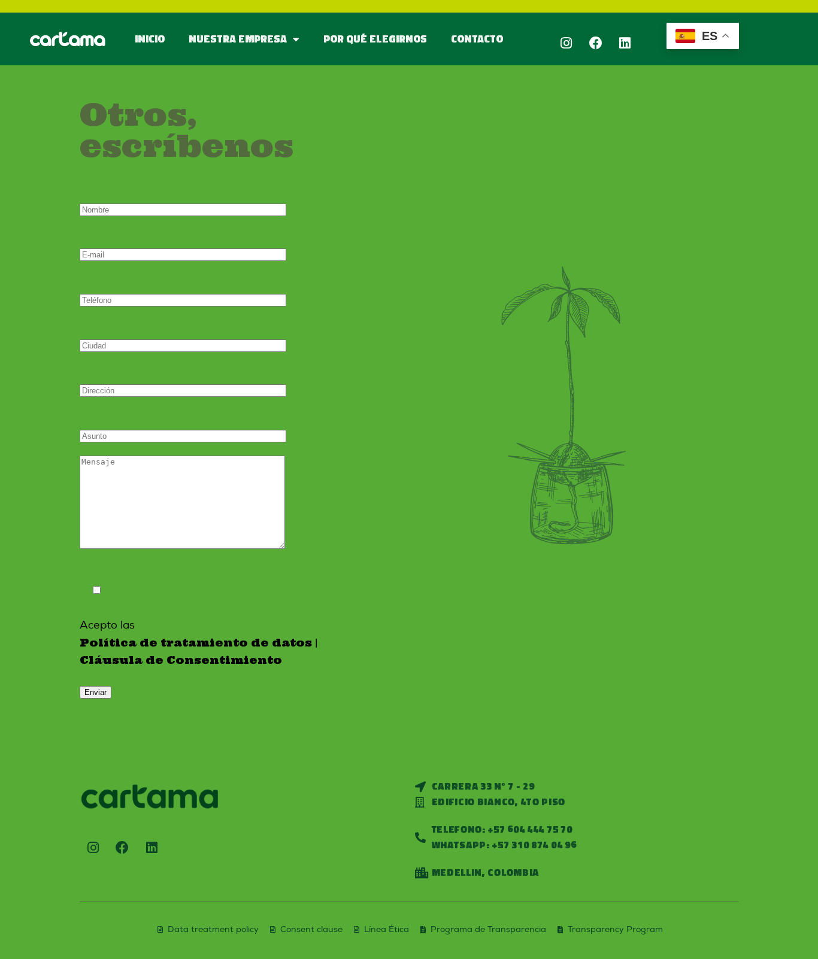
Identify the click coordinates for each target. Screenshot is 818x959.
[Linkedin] (625, 43)
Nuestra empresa (238, 39)
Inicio (150, 39)
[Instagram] (566, 43)
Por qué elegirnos (375, 39)
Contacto (477, 39)
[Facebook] (596, 43)
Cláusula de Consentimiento (181, 660)
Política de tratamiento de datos (196, 643)
